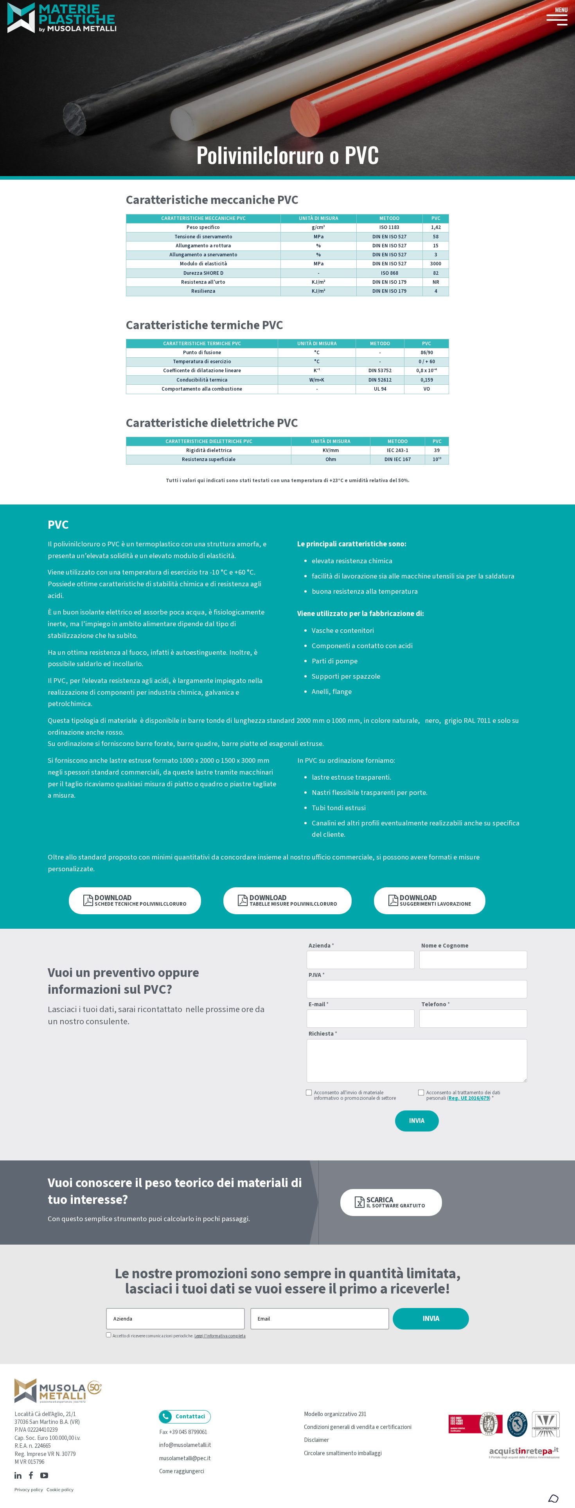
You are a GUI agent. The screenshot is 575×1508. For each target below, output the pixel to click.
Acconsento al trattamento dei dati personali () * (463, 1096)
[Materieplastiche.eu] (61, 17)
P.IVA (317, 975)
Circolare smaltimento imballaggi (343, 1453)
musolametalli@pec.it (185, 1458)
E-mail (319, 1005)
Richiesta (323, 1034)
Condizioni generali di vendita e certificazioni (357, 1427)
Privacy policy (28, 1489)
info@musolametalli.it (185, 1445)
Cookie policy (60, 1489)
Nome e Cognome (445, 946)
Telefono (435, 1005)
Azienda (321, 946)
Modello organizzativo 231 (335, 1414)
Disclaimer (316, 1440)
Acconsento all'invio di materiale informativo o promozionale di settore (355, 1096)
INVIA (416, 1121)
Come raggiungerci (181, 1471)
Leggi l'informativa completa (220, 1336)
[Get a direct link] (53, 1475)
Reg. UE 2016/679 (469, 1098)
